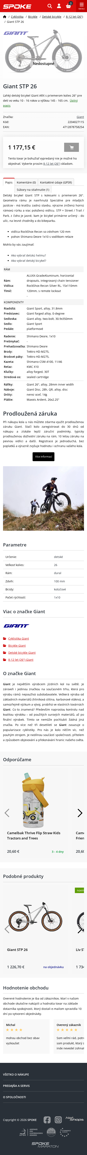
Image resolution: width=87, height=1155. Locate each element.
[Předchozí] (7, 813)
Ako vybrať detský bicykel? (28, 261)
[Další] (80, 813)
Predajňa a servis (16, 1086)
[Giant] (43, 627)
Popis (9, 182)
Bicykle (32, 17)
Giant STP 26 (17, 949)
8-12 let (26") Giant (20, 660)
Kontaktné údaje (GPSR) (56, 182)
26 (55, 565)
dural (57, 573)
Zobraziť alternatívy (71, 147)
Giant (80, 117)
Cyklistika (17, 17)
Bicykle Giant (17, 645)
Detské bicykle (51, 17)
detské (58, 557)
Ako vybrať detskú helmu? (28, 255)
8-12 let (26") (74, 17)
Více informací (43, 456)
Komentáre (26, 182)
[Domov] (4, 17)
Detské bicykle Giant (22, 653)
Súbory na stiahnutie (33, 190)
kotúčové (60, 589)
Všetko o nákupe (16, 1074)
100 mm (59, 581)
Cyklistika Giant (18, 638)
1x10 (57, 597)
